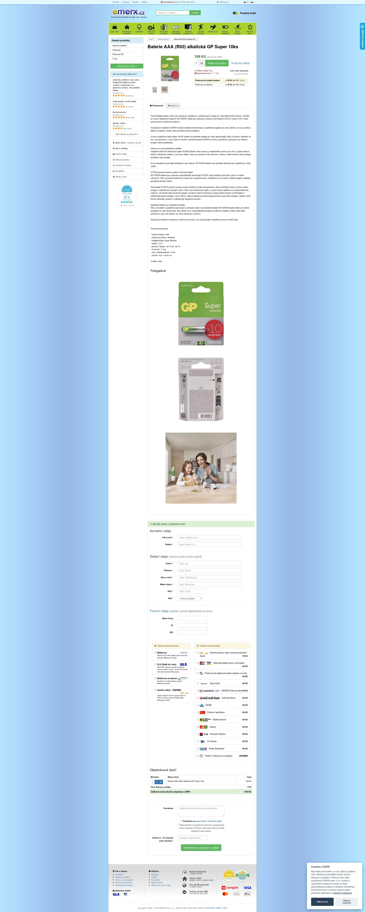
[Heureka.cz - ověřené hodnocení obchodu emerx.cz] (127, 196)
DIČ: (171, 632)
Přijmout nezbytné (346, 901)
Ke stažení (155, 879)
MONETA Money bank (234, 690)
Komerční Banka (228, 733)
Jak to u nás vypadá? (124, 879)
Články (144, 2)
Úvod (151, 39)
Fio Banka (227, 741)
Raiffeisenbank (230, 719)
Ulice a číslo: (167, 577)
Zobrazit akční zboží (126, 66)
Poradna (135, 2)
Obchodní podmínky (123, 882)
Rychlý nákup (242, 63)
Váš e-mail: (167, 537)
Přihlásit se (223, 2)
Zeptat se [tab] (174, 105)
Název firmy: (167, 618)
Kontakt (116, 2)
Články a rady (121, 176)
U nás (114, 59)
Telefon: (169, 544)
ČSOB (226, 705)
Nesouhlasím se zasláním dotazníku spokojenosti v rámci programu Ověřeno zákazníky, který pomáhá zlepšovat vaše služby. (201, 828)
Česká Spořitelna (228, 748)
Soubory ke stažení (123, 165)
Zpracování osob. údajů (161, 885)
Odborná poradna (122, 159)
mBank (228, 726)
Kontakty (119, 874)
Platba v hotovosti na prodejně (226, 755)
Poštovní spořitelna (227, 712)
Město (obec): (166, 584)
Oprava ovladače (119, 45)
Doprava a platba (122, 877)
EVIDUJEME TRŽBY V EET (215, 908)
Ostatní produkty (163, 39)
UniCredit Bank (234, 697)
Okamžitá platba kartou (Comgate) (230, 664)
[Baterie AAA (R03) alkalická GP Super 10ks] (170, 68)
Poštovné (116, 50)
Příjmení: (168, 570)
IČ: (172, 625)
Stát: (170, 598)
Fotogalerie (119, 171)
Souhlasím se (202, 821)
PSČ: (170, 591)
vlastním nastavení (342, 893)
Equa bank (228, 683)
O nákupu (126, 2)
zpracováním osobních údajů (209, 821)
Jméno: (169, 563)
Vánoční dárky (121, 154)
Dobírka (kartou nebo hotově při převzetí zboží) (224, 654)
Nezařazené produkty (124, 885)
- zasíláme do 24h (128, 142)
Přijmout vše (322, 902)
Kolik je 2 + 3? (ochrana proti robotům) (162, 839)
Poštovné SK (117, 54)
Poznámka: (168, 808)
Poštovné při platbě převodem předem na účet (226, 675)
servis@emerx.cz (170, 2)
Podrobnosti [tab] (157, 105)
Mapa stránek (157, 882)
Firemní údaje (181, 611)
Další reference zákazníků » (127, 134)
